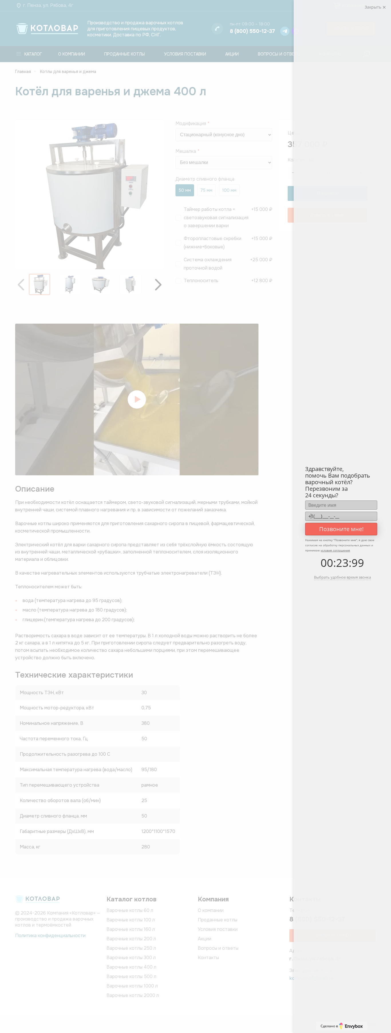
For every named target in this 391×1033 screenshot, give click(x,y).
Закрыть (373, 7)
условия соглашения (335, 550)
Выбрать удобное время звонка (342, 577)
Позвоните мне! (341, 529)
